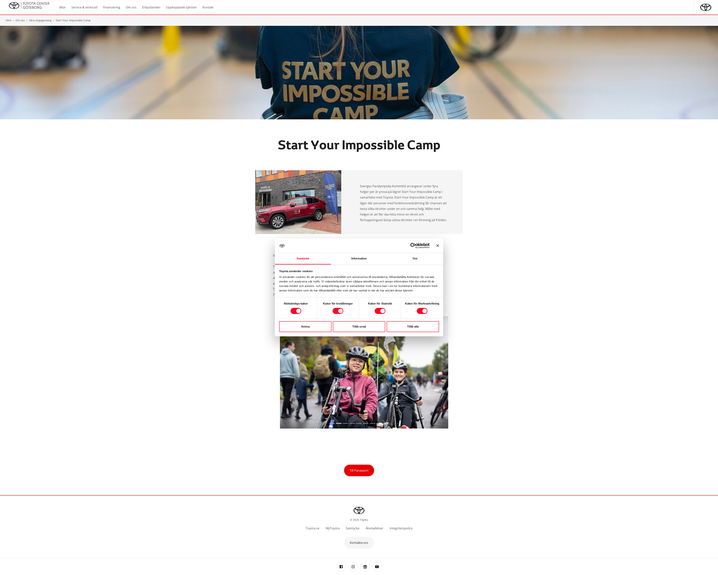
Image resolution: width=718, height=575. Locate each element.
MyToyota (333, 528)
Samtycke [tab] (303, 258)
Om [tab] (415, 258)
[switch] (338, 311)
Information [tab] (359, 258)
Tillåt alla (413, 326)
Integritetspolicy (401, 528)
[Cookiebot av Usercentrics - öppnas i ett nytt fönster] (413, 246)
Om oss (20, 20)
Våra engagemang (40, 20)
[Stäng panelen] (437, 245)
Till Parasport (359, 470)
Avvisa (305, 326)
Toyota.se (312, 528)
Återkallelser (374, 528)
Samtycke (352, 528)
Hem (8, 20)
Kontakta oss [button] (359, 543)
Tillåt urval (359, 326)
